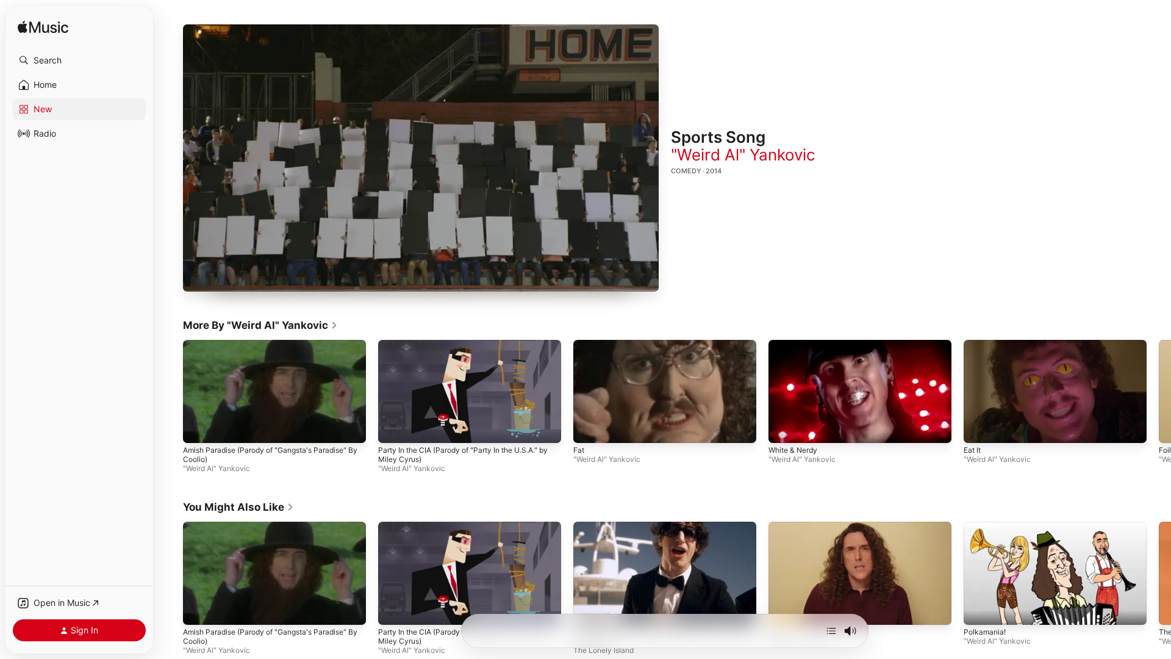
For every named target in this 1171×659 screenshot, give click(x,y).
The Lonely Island (603, 650)
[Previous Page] (170, 392)
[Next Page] (1158, 392)
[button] (79, 60)
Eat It (972, 450)
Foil (1165, 450)
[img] (43, 28)
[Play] (420, 158)
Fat (578, 450)
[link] (260, 325)
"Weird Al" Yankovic (743, 154)
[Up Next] (831, 630)
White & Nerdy (792, 450)
